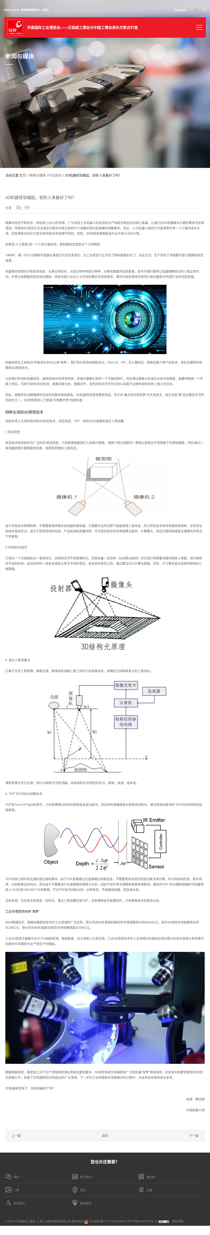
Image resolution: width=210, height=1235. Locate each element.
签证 (83, 1190)
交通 (149, 1190)
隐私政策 (177, 1221)
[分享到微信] (18, 208)
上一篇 (16, 1135)
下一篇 (194, 1135)
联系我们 (19, 1203)
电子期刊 (85, 1177)
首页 (22, 175)
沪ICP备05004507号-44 (142, 1221)
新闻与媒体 (37, 175)
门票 (16, 1190)
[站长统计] (164, 1221)
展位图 (150, 1177)
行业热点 (55, 175)
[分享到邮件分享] (27, 208)
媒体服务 (85, 1203)
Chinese (180, 10)
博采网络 (199, 1230)
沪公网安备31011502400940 (107, 1221)
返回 (105, 1135)
